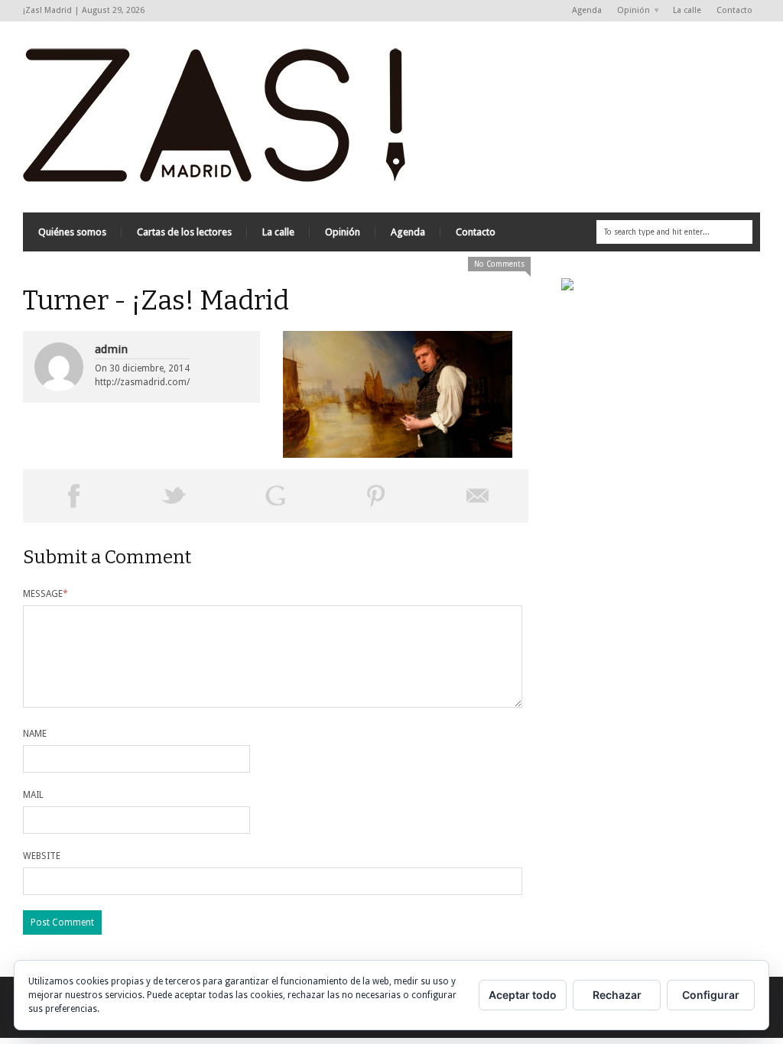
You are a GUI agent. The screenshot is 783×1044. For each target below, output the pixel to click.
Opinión (629, 11)
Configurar (710, 994)
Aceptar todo (523, 994)
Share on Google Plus (275, 496)
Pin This (376, 496)
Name (35, 733)
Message (45, 593)
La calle (687, 10)
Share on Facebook (73, 496)
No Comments (499, 264)
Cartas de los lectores (184, 232)
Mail (33, 794)
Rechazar (617, 994)
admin (111, 349)
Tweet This (174, 496)
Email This (477, 496)
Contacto (734, 10)
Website (41, 856)
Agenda (587, 10)
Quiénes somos (72, 232)
